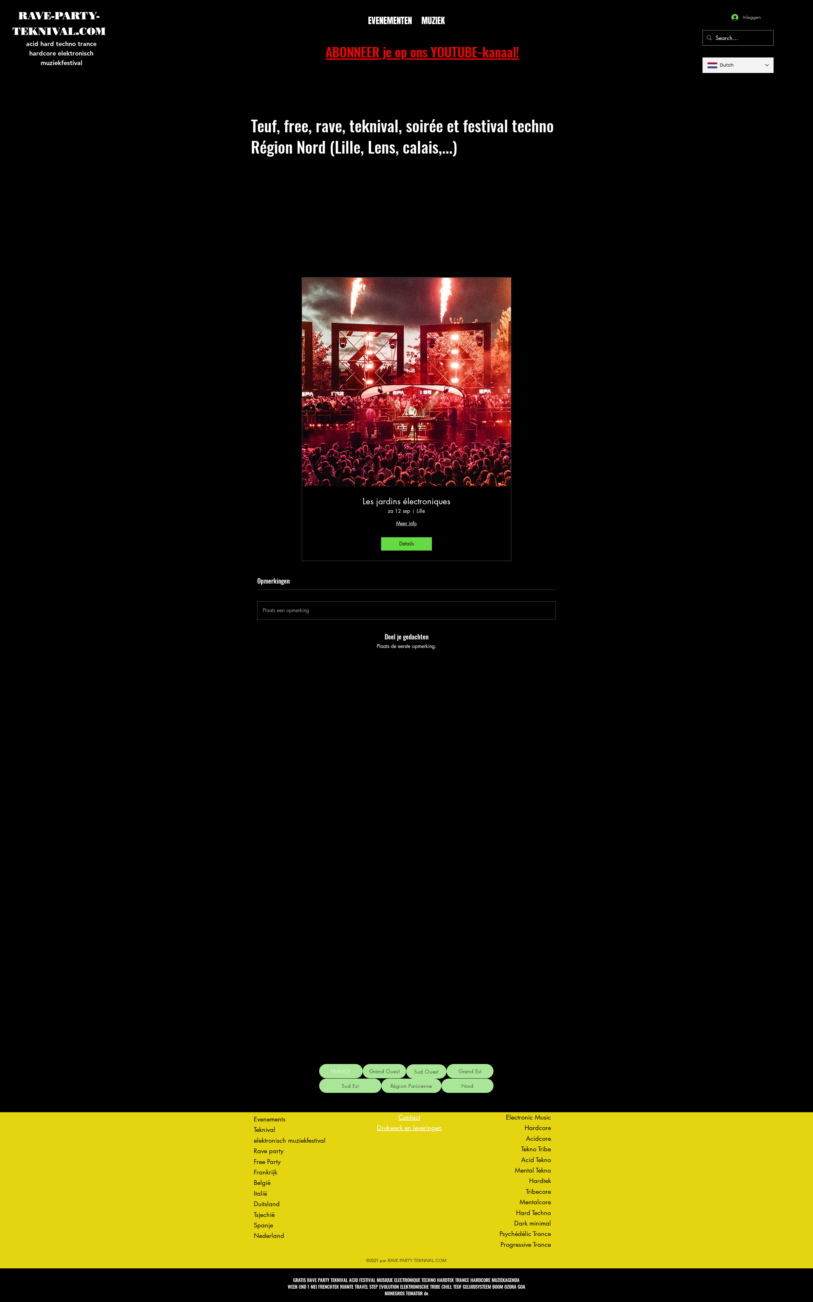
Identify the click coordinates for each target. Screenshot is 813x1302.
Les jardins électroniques (406, 501)
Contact (409, 1117)
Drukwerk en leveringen (409, 1128)
